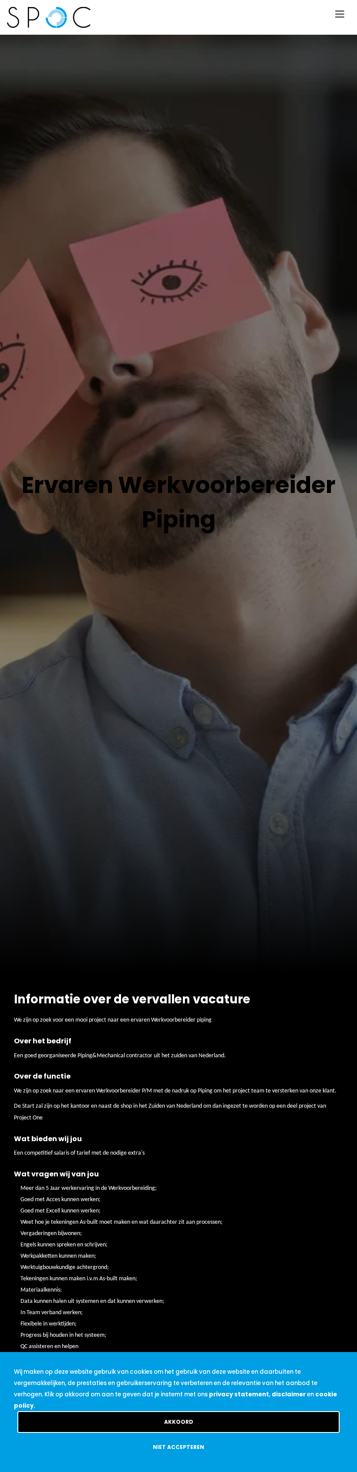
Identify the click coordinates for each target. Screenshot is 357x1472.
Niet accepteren (178, 1447)
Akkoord (178, 1421)
